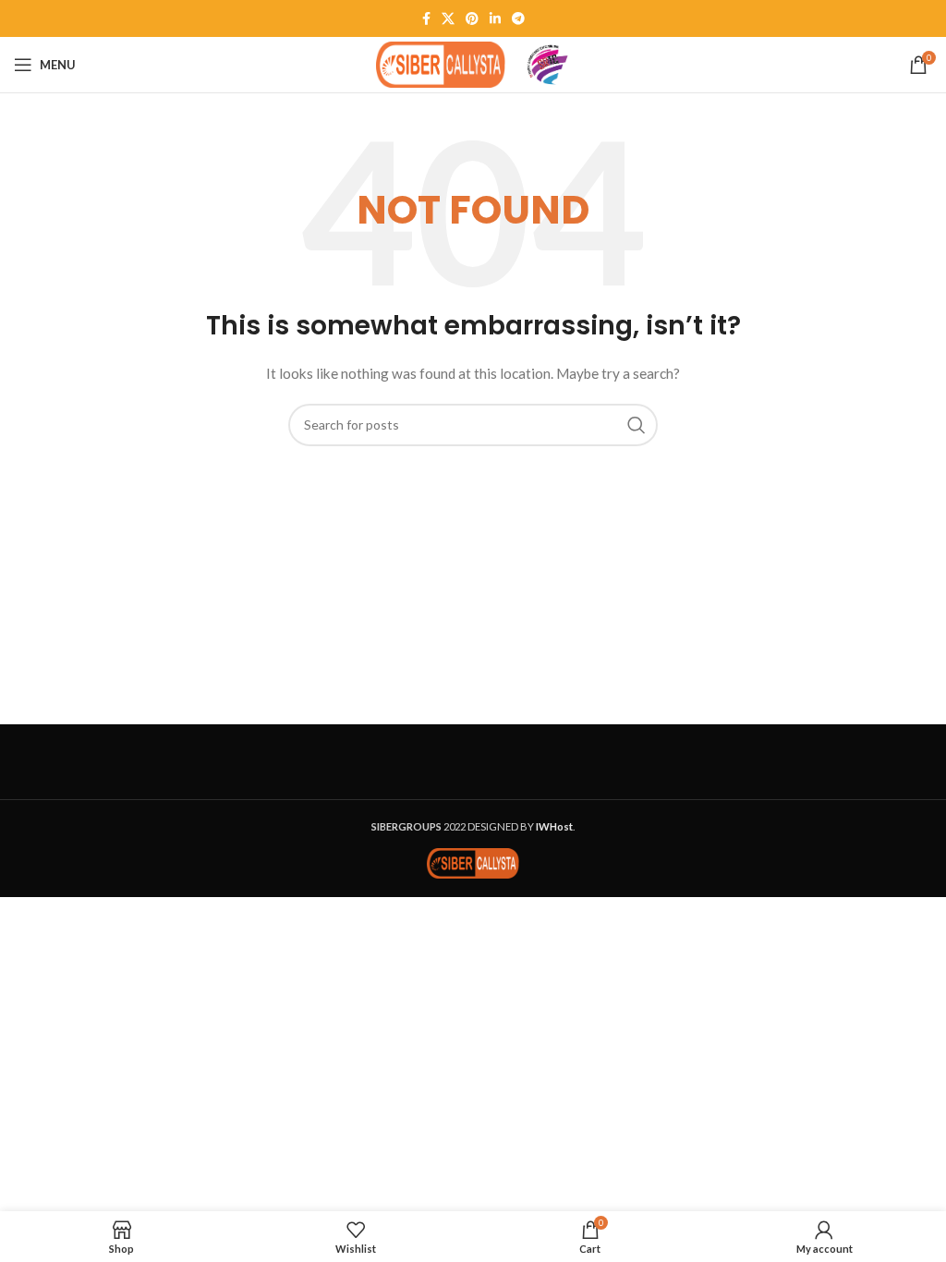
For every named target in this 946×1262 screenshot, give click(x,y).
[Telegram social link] (518, 18)
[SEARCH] (636, 425)
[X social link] (448, 18)
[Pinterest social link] (472, 18)
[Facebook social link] (426, 18)
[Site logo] (440, 63)
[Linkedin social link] (495, 18)
